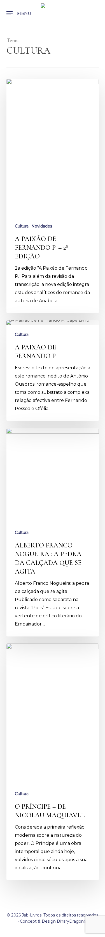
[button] (18, 13)
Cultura (22, 226)
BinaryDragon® (72, 921)
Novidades (41, 226)
